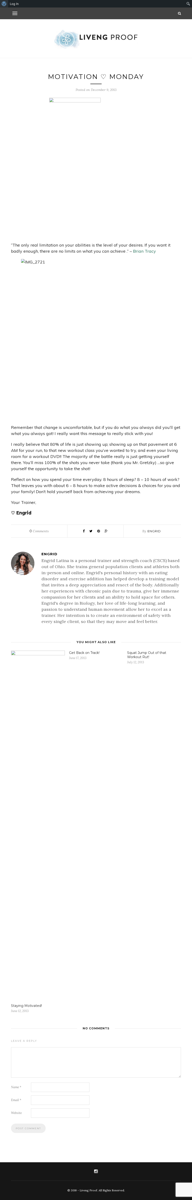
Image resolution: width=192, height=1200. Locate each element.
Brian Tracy (144, 251)
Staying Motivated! (26, 1006)
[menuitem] (4, 4)
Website (16, 1113)
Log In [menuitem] (14, 4)
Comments (39, 531)
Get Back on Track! (84, 653)
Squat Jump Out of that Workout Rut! (146, 655)
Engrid (154, 531)
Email (16, 1100)
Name (16, 1087)
